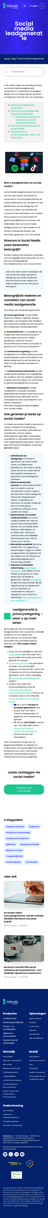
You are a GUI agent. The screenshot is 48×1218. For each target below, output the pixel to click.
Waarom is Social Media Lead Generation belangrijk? (25, 112)
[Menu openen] (42, 5)
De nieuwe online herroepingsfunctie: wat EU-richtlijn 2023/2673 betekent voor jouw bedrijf (23, 917)
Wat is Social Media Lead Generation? (22, 106)
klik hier (25, 1205)
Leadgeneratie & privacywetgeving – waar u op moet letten (25, 134)
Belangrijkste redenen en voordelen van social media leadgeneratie (28, 119)
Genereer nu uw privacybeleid (24, 789)
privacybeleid (15, 654)
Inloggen (34, 6)
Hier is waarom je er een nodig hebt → (26, 599)
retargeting (35, 579)
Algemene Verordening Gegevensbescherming (20, 691)
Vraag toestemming (18, 663)
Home (7, 58)
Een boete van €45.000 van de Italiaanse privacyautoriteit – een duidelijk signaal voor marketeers (22, 970)
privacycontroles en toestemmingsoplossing (25, 730)
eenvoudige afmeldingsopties (26, 678)
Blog (14, 58)
